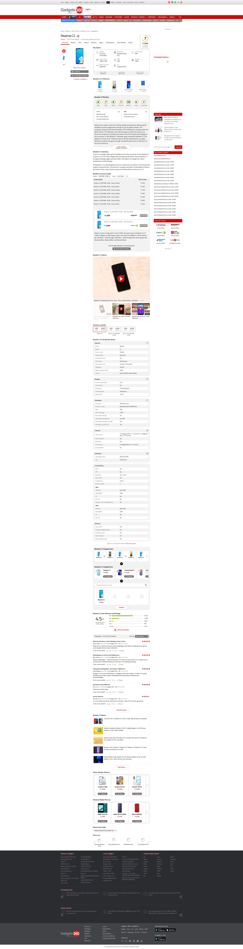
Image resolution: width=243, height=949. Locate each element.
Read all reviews (121, 710)
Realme (63, 39)
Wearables (170, 20)
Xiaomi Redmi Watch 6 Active (130, 859)
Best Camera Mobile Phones (162, 159)
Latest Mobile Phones (87, 880)
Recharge (162, 17)
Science (162, 20)
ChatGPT (63, 861)
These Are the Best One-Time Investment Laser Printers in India (164, 894)
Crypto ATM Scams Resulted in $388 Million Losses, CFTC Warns (124, 912)
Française (144, 932)
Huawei (146, 869)
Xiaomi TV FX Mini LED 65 (129, 866)
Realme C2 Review (121, 147)
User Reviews (121, 42)
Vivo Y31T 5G (107, 861)
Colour (114, 176)
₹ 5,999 (145, 43)
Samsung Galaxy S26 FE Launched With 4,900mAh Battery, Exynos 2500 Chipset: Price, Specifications (162, 912)
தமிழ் (136, 929)
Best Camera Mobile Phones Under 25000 (166, 193)
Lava (158, 857)
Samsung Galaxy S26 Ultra (68, 857)
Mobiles (79, 20)
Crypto (119, 20)
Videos (86, 42)
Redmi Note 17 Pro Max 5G (110, 859)
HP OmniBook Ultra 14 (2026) (89, 871)
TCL (171, 866)
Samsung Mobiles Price (100, 845)
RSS (85, 938)
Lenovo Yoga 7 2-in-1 (109, 876)
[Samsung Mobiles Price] (99, 840)
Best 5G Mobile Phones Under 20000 (165, 202)
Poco (158, 873)
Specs (101, 42)
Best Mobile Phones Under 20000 (164, 168)
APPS (124, 2)
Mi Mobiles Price (128, 844)
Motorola (159, 861)
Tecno (172, 869)
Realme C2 (140, 136)
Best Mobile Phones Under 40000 (164, 180)
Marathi (141, 2)
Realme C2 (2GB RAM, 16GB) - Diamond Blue (118, 222)
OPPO (158, 871)
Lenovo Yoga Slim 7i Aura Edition (70, 878)
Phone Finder (75, 31)
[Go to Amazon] (99, 214)
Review (73, 42)
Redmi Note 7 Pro (100, 132)
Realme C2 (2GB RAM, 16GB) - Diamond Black (118, 212)
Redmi (172, 857)
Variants (94, 42)
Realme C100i (107, 864)
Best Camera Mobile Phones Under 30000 (166, 196)
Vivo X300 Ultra (65, 869)
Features (118, 17)
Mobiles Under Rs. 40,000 (68, 866)
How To (94, 20)
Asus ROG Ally (126, 871)
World (67, 2)
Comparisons (110, 42)
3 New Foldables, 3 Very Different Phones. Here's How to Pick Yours (172, 129)
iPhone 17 (84, 873)
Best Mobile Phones (160, 155)
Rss (141, 941)
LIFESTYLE (97, 2)
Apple (145, 859)
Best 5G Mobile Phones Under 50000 (165, 215)
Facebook (122, 941)
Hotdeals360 (147, 20)
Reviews (109, 17)
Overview (65, 42)
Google (146, 861)
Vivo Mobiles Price (143, 844)
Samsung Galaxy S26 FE (110, 857)
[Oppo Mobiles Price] (114, 840)
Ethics (104, 931)
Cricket (86, 2)
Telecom (87, 20)
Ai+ (144, 857)
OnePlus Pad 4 (85, 864)
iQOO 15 (63, 873)
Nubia (158, 866)
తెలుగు (141, 929)
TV (130, 20)
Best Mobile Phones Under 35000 (164, 177)
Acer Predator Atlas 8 (128, 869)
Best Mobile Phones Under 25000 (164, 171)
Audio (126, 20)
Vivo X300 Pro (65, 876)
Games (113, 2)
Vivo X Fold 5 (64, 883)
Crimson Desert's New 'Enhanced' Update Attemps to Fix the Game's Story (124, 894)
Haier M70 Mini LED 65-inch (130, 864)
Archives (87, 933)
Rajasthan (130, 2)
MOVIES (80, 2)
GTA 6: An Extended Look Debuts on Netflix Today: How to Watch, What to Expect (82, 894)
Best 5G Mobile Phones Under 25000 (165, 206)
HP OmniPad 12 (85, 859)
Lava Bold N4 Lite (108, 866)
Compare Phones (86, 882)
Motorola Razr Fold (66, 859)
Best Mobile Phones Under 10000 (164, 162)
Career (105, 926)
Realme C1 (113, 136)
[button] (148, 86)
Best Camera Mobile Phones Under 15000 (166, 187)
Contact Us (87, 936)
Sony (171, 864)
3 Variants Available (79, 79)
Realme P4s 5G (107, 869)
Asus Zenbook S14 (66, 871)
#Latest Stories (66, 908)
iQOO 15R (64, 880)
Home (64, 17)
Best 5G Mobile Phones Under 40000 (165, 212)
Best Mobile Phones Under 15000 (164, 165)
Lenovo (159, 859)
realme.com (140, 73)
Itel (144, 876)
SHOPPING (119, 2)
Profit (72, 2)
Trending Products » (161, 57)
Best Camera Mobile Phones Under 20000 (166, 190)
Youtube (130, 941)
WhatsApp (137, 941)
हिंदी (76, 2)
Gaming (101, 20)
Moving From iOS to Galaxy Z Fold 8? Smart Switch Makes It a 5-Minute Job (172, 138)
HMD (145, 864)
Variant (95, 176)
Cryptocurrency (85, 869)
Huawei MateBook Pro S (110, 878)
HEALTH (103, 2)
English (123, 929)
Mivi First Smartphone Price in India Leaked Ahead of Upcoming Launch (81, 912)
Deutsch (137, 932)
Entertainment (110, 20)
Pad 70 (124, 857)
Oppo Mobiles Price (114, 844)
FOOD (91, 2)
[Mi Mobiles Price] (128, 840)
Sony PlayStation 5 (86, 857)
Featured (158, 114)
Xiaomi (136, 127)
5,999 (107, 216)
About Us (87, 926)
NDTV (62, 2)
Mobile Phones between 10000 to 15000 (166, 184)
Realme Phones (85, 31)
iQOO (145, 873)
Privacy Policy (106, 929)
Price (80, 42)
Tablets (155, 20)
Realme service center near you (104, 830)
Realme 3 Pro (122, 130)
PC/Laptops (137, 20)
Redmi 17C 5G (107, 871)
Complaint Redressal (109, 938)
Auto (95, 17)
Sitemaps (87, 929)
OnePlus (159, 869)
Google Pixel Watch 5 (128, 861)
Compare (151, 17)
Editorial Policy (107, 933)
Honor (145, 866)
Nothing (159, 864)
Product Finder (137, 17)
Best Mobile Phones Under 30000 (164, 174)
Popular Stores (160, 221)
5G (177, 20)
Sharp (172, 861)
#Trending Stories (67, 890)
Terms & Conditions (109, 936)
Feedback (87, 931)
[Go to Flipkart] (99, 225)
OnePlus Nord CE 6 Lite (87, 861)
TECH (108, 2)
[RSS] (181, 2)
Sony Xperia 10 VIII (108, 873)
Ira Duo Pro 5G (107, 880)
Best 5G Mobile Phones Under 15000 (165, 199)
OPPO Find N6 (65, 864)
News (101, 17)
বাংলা (132, 929)
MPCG (136, 2)
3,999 (107, 226)
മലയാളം (130, 932)
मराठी (146, 929)
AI (80, 17)
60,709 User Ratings (73, 39)
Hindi (128, 929)
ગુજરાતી (123, 932)
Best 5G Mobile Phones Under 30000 (165, 209)
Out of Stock (143, 215)
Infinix (145, 871)
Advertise (87, 941)
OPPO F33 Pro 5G (86, 866)
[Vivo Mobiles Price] (143, 840)
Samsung (173, 859)
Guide (126, 17)
